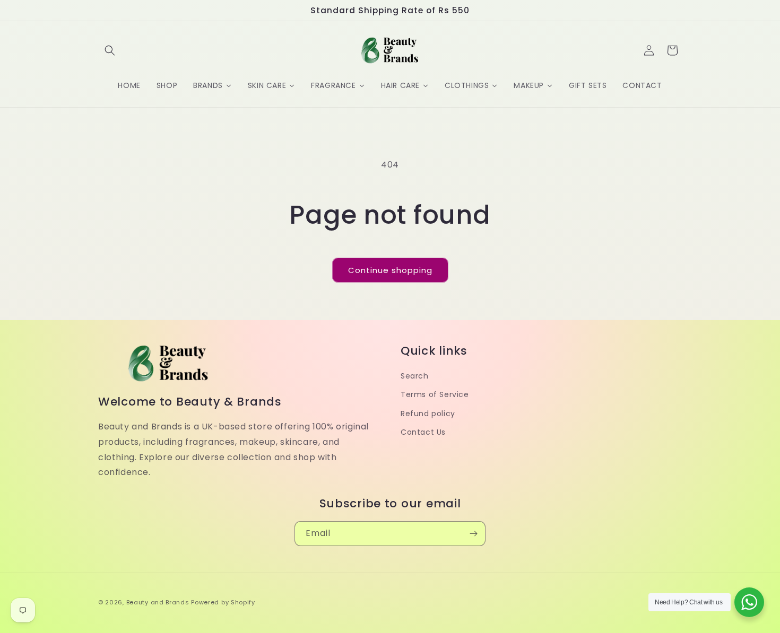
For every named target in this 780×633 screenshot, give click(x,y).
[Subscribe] (473, 533)
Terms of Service (435, 394)
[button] (110, 50)
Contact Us (423, 431)
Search (415, 376)
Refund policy (428, 413)
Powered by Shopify (223, 602)
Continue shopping (390, 270)
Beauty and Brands (157, 602)
